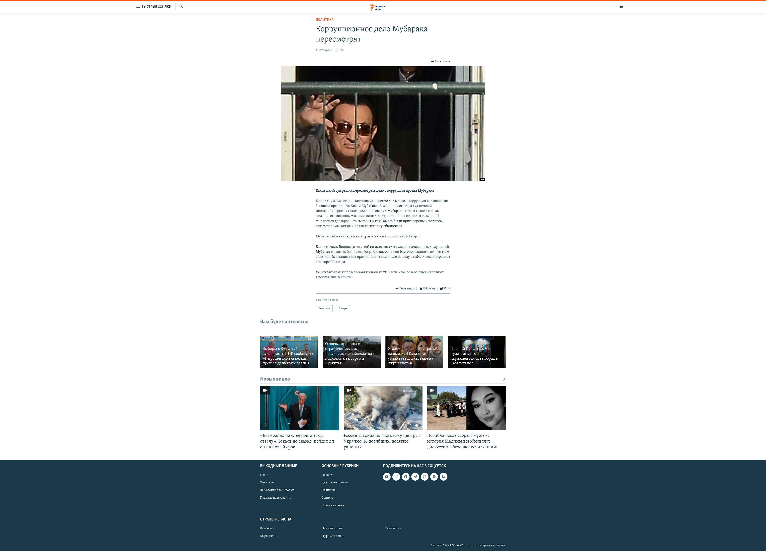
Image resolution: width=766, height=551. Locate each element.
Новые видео (275, 379)
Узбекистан (393, 528)
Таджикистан (332, 528)
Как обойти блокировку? (277, 490)
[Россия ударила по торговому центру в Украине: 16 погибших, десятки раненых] (383, 408)
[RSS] (443, 476)
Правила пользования (275, 497)
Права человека (333, 505)
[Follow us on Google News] (434, 476)
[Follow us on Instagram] (396, 476)
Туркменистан (333, 536)
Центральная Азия (335, 482)
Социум (327, 497)
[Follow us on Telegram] (415, 476)
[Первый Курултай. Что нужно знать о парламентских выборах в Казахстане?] (477, 352)
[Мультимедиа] (621, 7)
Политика (325, 20)
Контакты (267, 482)
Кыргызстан (268, 536)
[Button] (440, 61)
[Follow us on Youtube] (387, 476)
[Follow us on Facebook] (406, 476)
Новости (328, 475)
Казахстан (267, 528)
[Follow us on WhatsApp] (424, 476)
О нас (264, 475)
